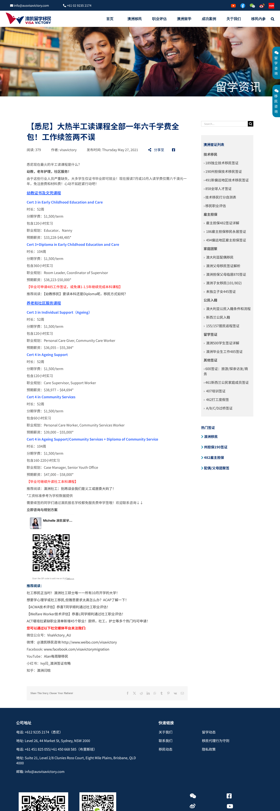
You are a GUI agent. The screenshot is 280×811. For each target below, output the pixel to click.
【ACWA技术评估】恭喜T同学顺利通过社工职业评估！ (68, 606)
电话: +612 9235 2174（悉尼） (39, 731)
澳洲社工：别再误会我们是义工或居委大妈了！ (80, 488)
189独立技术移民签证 (221, 162)
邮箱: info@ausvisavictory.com (40, 771)
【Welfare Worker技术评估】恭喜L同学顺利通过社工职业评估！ (76, 613)
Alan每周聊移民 (56, 656)
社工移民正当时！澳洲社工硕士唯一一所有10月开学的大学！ (73, 592)
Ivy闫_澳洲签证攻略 (55, 663)
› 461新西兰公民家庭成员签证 (226, 382)
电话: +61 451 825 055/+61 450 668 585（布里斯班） (56, 749)
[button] (272, 19)
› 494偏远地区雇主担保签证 (225, 239)
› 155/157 (211, 325)
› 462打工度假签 (216, 399)
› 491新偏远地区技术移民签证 (226, 179)
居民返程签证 (229, 325)
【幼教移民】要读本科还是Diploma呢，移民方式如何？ (86, 293)
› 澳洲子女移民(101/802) (223, 282)
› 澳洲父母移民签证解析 (222, 265)
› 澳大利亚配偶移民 (219, 257)
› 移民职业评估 (215, 205)
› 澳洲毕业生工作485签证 (223, 351)
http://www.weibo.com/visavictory (89, 642)
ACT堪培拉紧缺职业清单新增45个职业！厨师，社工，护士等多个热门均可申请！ (88, 620)
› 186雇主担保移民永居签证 (225, 231)
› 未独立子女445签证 (220, 291)
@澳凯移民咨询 (49, 642)
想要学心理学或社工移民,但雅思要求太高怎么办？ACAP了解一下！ (78, 599)
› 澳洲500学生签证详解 (221, 342)
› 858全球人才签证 (218, 188)
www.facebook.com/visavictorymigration (76, 649)
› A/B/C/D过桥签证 (218, 408)
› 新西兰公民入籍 (217, 317)
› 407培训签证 (215, 390)
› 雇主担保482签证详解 (221, 222)
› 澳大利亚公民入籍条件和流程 (227, 308)
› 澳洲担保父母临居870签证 (225, 274)
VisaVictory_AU (59, 634)
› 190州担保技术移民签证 (223, 171)
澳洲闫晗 (44, 670)
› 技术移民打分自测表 (220, 197)
